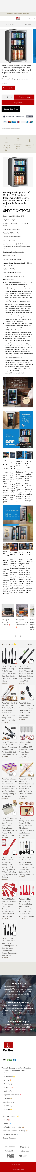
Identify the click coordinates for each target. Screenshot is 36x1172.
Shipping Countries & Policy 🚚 (15, 1130)
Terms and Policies (18, 1169)
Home (6, 24)
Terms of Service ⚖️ (11, 1134)
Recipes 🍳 (7, 1105)
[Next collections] (21, 636)
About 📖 (6, 1119)
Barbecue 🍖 (8, 1087)
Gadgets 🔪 (7, 1091)
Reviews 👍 (7, 1109)
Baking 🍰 (7, 1080)
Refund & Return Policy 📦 (13, 1127)
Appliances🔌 (8, 1102)
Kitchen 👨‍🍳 (7, 1098)
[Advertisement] (18, 5)
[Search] (6, 18)
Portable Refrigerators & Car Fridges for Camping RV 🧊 (15, 24)
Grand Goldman (9, 1138)
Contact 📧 (7, 1123)
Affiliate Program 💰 (11, 1116)
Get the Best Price (11, 109)
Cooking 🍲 (7, 1083)
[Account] (29, 18)
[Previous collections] (15, 636)
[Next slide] (34, 13)
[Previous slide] (2, 13)
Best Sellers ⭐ (9, 1076)
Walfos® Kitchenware (20, 1165)
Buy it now (18, 102)
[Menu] (2, 18)
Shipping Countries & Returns (11, 129)
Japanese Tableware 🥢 (12, 1094)
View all (31, 644)
